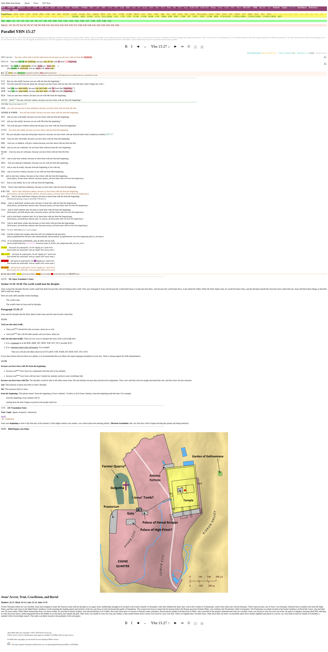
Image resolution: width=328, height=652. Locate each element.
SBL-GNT (5, 254)
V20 (89, 25)
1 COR (136, 16)
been (45, 88)
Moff (134, 8)
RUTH (66, 14)
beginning (88, 57)
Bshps (213, 7)
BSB (41, 7)
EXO (22, 14)
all (22, 61)
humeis (14, 68)
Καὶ (12, 66)
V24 (108, 25)
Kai (9, 68)
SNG (150, 14)
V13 (57, 25)
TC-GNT (5, 267)
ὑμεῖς (16, 66)
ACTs (97, 16)
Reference (313, 7)
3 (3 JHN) (269, 16)
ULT (29, 7)
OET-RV (11, 7)
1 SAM (74, 14)
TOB (306, 14)
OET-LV (21, 7)
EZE (231, 14)
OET (3, 7)
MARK (75, 16)
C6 (36, 21)
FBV (104, 7)
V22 (98, 25)
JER (186, 14)
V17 (75, 25)
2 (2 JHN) (254, 16)
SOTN (4, 279)
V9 (39, 25)
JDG (59, 14)
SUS (22, 17)
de (18, 68)
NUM (35, 14)
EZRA (237, 14)
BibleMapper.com (16, 429)
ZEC (263, 14)
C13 (71, 21)
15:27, (3, 104)
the (66, 61)
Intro (9, 21)
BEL (27, 17)
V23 (103, 25)
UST (35, 7)
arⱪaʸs (38, 68)
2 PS (301, 14)
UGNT (4, 247)
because (55, 57)
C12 (65, 21)
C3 (23, 21)
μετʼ (44, 66)
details (33, 639)
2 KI (114, 14)
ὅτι (33, 66)
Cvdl (226, 7)
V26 (117, 25)
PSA (89, 14)
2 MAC (46, 17)
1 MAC (39, 17)
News (36, 3)
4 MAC (61, 17)
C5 (31, 21)
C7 (40, 21)
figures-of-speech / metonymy (24, 412)
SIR (2, 17)
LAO (275, 14)
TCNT (110, 8)
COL (157, 16)
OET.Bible (74, 644)
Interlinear (302, 7)
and (16, 61)
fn (15, 99)
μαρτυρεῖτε (25, 66)
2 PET (202, 16)
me (59, 61)
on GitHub (54, 635)
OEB (67, 7)
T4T (116, 7)
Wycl (239, 7)
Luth (3, 234)
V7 (32, 25)
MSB (47, 8)
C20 (104, 21)
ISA (168, 14)
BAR (7, 17)
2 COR (143, 16)
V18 (80, 25)
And (9, 88)
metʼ (43, 68)
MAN (33, 17)
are (26, 61)
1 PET (195, 16)
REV (280, 16)
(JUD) (225, 16)
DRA (157, 8)
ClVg (3, 241)
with (55, 61)
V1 (10, 25)
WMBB (84, 7)
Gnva (220, 7)
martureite (24, 68)
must (20, 88)
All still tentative (321, 53)
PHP (176, 16)
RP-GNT (5, 261)
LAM (192, 14)
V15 (66, 25)
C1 (14, 21)
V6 (28, 25)
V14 (61, 25)
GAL (116, 16)
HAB (180, 14)
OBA (218, 14)
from (62, 61)
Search (15, 10)
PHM (164, 16)
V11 (48, 25)
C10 (54, 21)
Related (276, 7)
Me (53, 88)
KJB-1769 (194, 7)
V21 (94, 25)
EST (244, 14)
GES (280, 14)
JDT (311, 14)
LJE (12, 17)
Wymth (144, 8)
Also (12, 61)
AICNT (60, 7)
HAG (256, 14)
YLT (163, 7)
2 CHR (129, 14)
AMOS (96, 14)
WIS (321, 14)
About (26, 3)
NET (92, 7)
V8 (35, 25)
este (52, 68)
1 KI (109, 14)
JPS (139, 8)
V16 (71, 25)
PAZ (17, 17)
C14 (76, 21)
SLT (180, 7)
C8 (45, 21)
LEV (28, 14)
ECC (144, 14)
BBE (128, 7)
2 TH (129, 16)
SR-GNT (247, 7)
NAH (211, 14)
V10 (43, 25)
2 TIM (209, 16)
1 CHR (121, 14)
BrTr (269, 8)
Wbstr (186, 8)
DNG (296, 14)
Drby (169, 7)
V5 (25, 25)
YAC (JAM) (107, 16)
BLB (53, 7)
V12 (52, 25)
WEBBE (75, 7)
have (41, 88)
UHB (255, 7)
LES (285, 14)
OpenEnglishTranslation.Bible (58, 644)
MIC (163, 14)
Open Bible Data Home (10, 3)
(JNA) (202, 14)
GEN (16, 14)
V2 (14, 25)
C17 (87, 21)
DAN (224, 14)
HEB (216, 16)
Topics (284, 7)
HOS (103, 14)
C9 (49, 21)
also (16, 88)
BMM (3, 429)
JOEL (156, 14)
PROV (137, 14)
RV (174, 7)
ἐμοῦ (49, 66)
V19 (84, 25)
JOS (53, 14)
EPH (170, 16)
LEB (122, 7)
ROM (150, 16)
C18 (93, 21)
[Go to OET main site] (9, 644)
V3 (17, 25)
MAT (83, 16)
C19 (98, 21)
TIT (188, 16)
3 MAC (54, 17)
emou (47, 68)
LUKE (90, 16)
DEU (41, 14)
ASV (151, 7)
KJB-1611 (204, 7)
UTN (3, 408)
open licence (69, 635)
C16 (82, 21)
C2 (18, 21)
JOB (48, 14)
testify (25, 88)
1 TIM (182, 16)
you (19, 61)
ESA (316, 14)
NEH (250, 14)
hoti (30, 68)
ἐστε (53, 66)
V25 (112, 25)
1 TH (122, 16)
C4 (27, 21)
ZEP (174, 14)
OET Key (46, 3)
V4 (21, 25)
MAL (269, 14)
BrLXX (262, 7)
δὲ (20, 66)
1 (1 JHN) (239, 16)
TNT (232, 7)
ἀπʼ (35, 66)
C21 (109, 21)
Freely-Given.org (45, 633)
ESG (290, 14)
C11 (60, 21)
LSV (98, 7)
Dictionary (5, 10)
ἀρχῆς (40, 66)
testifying (31, 61)
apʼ (34, 68)
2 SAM (82, 14)
